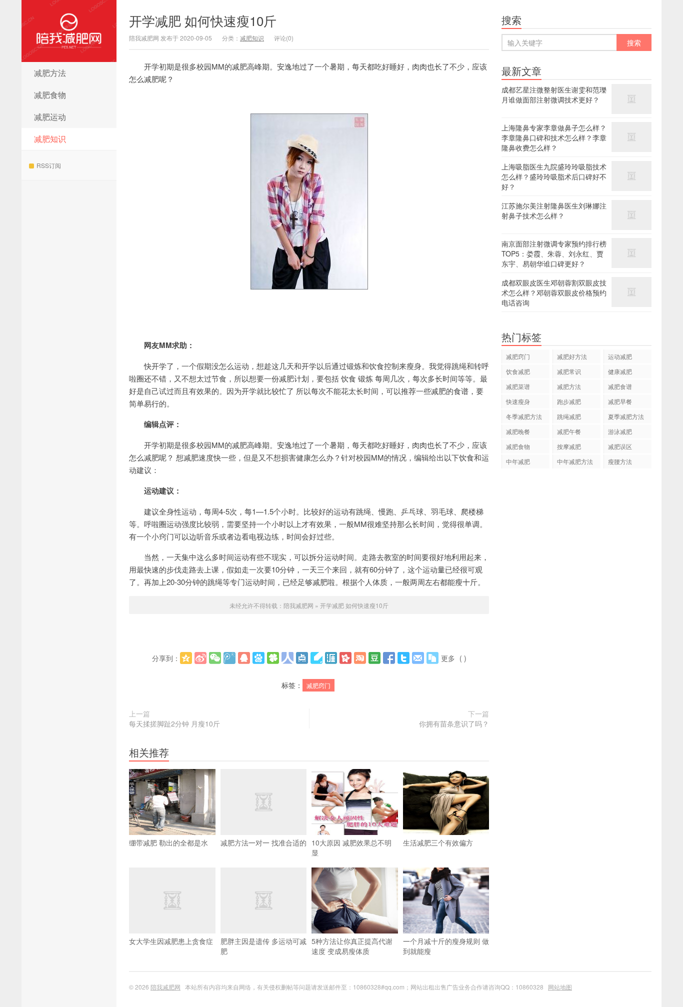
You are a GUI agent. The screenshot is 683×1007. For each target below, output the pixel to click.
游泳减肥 (620, 431)
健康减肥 (620, 371)
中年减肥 (518, 461)
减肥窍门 (318, 685)
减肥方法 (50, 72)
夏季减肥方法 (626, 416)
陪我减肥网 (69, 31)
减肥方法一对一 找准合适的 (263, 843)
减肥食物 (50, 94)
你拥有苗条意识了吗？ (454, 723)
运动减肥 (620, 356)
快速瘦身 (518, 401)
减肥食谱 (620, 386)
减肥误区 (620, 446)
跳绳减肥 (569, 416)
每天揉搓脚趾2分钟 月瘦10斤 (174, 723)
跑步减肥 (569, 401)
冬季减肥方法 (524, 416)
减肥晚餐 (518, 431)
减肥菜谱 (518, 386)
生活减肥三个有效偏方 (438, 843)
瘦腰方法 (620, 461)
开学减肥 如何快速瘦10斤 (202, 20)
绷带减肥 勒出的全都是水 (168, 843)
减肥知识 (50, 138)
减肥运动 (50, 116)
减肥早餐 (620, 401)
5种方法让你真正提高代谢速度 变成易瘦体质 (352, 946)
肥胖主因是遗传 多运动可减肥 (263, 946)
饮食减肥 (518, 371)
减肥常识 (569, 371)
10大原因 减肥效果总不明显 (352, 848)
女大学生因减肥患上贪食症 (171, 941)
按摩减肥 (569, 446)
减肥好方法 (572, 356)
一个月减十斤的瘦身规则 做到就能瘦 (446, 946)
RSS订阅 (48, 165)
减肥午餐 (569, 431)
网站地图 (560, 986)
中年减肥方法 (575, 461)
